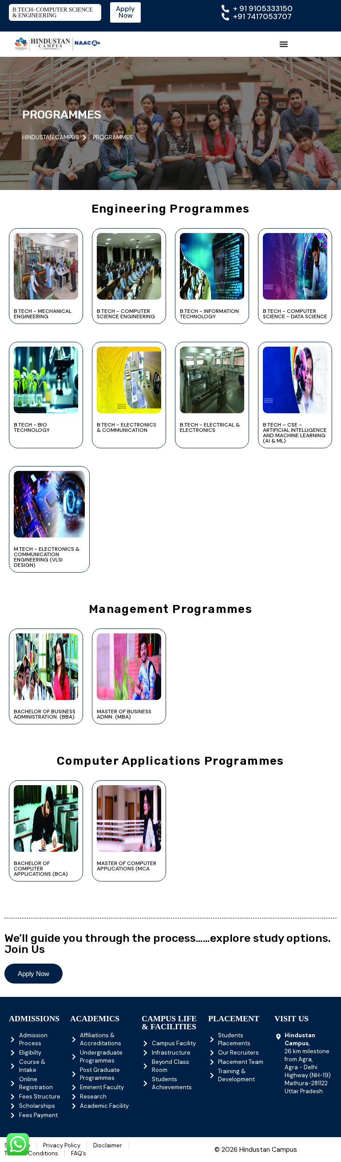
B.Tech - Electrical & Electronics (210, 427)
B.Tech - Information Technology (209, 314)
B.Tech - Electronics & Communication (126, 427)
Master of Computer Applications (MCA (126, 866)
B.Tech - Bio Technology (32, 427)
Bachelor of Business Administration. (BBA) (44, 714)
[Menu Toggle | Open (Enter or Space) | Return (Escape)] (283, 44)
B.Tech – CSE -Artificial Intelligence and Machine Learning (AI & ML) (295, 432)
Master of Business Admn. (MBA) (124, 714)
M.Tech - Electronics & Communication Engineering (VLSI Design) (46, 557)
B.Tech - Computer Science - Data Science (295, 314)
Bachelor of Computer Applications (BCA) (41, 868)
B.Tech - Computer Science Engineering (126, 314)
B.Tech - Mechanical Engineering (42, 314)
